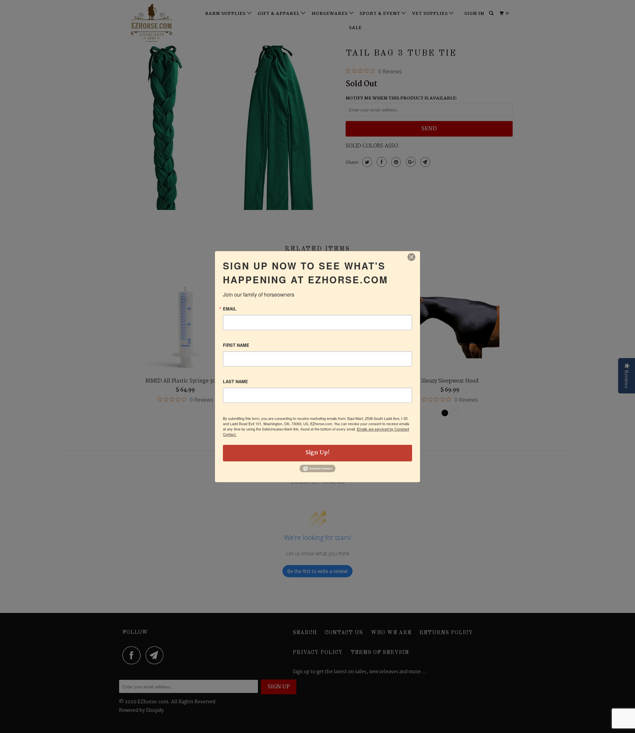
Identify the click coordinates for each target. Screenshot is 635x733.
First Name (236, 345)
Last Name (235, 381)
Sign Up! (318, 452)
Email (229, 308)
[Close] (411, 257)
